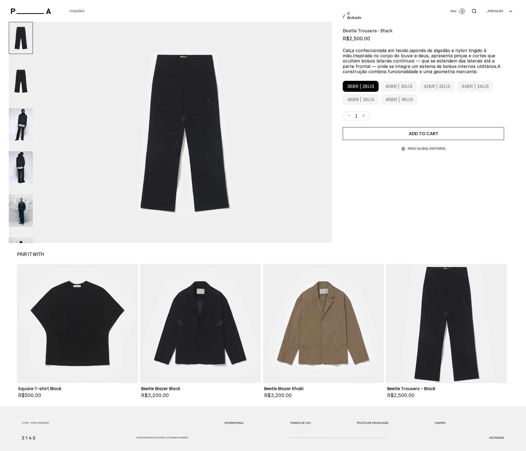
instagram (496, 437)
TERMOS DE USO (300, 423)
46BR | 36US (361, 99)
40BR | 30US (399, 86)
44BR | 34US (475, 86)
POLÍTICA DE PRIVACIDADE (372, 423)
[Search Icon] (474, 11)
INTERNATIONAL (234, 423)
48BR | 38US (399, 99)
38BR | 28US (360, 86)
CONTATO (440, 423)
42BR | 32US (437, 86)
